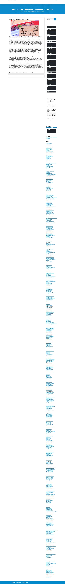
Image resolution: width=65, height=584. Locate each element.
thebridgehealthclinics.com (50, 446)
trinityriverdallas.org (49, 290)
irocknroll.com (48, 236)
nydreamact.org (48, 176)
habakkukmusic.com (49, 460)
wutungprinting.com (49, 390)
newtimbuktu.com (48, 159)
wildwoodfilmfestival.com (50, 198)
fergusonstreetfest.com (49, 538)
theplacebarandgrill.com (49, 421)
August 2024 (49, 29)
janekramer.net (48, 374)
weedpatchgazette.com (49, 249)
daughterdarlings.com (49, 149)
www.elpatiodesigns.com (50, 524)
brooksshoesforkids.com (49, 440)
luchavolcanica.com (49, 408)
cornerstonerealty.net (49, 510)
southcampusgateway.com (50, 195)
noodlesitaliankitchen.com (50, 175)
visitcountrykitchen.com (49, 385)
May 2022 (48, 91)
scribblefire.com (48, 293)
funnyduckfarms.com (49, 551)
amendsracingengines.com (50, 476)
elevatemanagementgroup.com (50, 554)
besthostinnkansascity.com (50, 572)
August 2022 (49, 84)
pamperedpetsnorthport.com (50, 252)
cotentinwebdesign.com (49, 207)
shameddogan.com (49, 448)
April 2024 (48, 36)
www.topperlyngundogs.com (50, 469)
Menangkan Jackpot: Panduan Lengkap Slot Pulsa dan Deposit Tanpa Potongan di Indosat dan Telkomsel (51, 100)
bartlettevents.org (49, 203)
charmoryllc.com (48, 320)
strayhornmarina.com (49, 332)
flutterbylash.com (48, 549)
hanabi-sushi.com (48, 502)
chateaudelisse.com (49, 196)
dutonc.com (47, 379)
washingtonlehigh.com (49, 500)
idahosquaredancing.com (49, 238)
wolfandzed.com (48, 503)
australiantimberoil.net (49, 212)
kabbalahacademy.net (49, 262)
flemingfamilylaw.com (49, 557)
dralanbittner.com (48, 246)
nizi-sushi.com (48, 375)
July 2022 (48, 86)
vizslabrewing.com (48, 245)
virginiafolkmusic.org (49, 283)
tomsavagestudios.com (49, 280)
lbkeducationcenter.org (49, 289)
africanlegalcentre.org (49, 347)
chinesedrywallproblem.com (50, 400)
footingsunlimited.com (49, 483)
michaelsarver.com (49, 268)
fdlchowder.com (48, 487)
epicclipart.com (48, 183)
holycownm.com (48, 409)
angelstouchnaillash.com (49, 261)
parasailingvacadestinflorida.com (51, 546)
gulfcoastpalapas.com (49, 445)
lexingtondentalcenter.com (50, 273)
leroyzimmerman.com (49, 555)
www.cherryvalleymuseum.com (50, 206)
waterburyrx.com (48, 422)
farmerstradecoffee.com (50, 452)
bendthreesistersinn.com (49, 401)
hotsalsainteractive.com (49, 151)
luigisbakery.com (48, 501)
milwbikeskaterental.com (50, 392)
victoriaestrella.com (49, 414)
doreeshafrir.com (48, 358)
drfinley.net (47, 556)
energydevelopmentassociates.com (51, 218)
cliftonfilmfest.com (49, 230)
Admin (26, 72)
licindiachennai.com (49, 148)
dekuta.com (47, 504)
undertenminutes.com (49, 156)
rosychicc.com (48, 304)
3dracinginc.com (48, 321)
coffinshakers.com (48, 363)
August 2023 (49, 55)
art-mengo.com (48, 376)
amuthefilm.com (48, 343)
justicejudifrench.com (49, 366)
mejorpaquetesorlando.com (50, 258)
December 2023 (49, 46)
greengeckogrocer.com (49, 269)
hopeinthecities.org (49, 307)
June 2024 (48, 34)
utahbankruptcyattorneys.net (50, 235)
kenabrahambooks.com (49, 340)
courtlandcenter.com (49, 416)
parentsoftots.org (48, 449)
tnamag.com (48, 439)
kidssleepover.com (49, 164)
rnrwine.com (47, 558)
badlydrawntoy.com (49, 457)
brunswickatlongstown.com (50, 371)
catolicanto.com (48, 288)
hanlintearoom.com (49, 550)
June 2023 (48, 60)
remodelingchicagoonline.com (50, 494)
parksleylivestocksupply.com (50, 298)
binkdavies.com (48, 338)
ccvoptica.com (48, 499)
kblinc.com (47, 250)
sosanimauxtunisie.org (49, 188)
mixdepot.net (48, 507)
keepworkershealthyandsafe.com (51, 174)
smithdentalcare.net (49, 573)
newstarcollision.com (49, 265)
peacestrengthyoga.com (49, 472)
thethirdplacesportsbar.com (50, 519)
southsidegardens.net (49, 516)
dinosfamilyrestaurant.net (50, 213)
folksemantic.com (48, 241)
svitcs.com (47, 433)
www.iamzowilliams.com (49, 512)
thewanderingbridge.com (49, 367)
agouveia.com (48, 562)
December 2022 (49, 74)
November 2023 (49, 48)
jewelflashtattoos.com (49, 179)
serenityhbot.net (48, 462)
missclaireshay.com (49, 143)
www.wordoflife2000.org (49, 237)
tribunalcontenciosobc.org (50, 328)
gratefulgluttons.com (49, 308)
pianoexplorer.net (48, 515)
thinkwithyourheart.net (49, 234)
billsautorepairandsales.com (50, 534)
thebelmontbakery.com (49, 167)
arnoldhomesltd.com (49, 228)
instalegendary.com (49, 173)
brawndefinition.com (49, 335)
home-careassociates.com (50, 296)
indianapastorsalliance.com (50, 425)
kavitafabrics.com (48, 407)
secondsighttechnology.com (50, 267)
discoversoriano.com (49, 315)
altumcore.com (48, 437)
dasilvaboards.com (49, 330)
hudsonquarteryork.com (49, 525)
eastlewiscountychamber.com (50, 327)
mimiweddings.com (49, 571)
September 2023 (49, 53)
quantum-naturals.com (49, 535)
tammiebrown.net (48, 378)
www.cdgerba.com (49, 527)
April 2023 (48, 65)
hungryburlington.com (49, 370)
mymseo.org (48, 564)
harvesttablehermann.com (50, 215)
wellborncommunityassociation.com (51, 197)
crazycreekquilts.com (49, 337)
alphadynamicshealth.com (50, 548)
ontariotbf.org (48, 172)
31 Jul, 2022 (12, 72)
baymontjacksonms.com (49, 393)
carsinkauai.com (48, 543)
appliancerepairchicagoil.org (50, 171)
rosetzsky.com (48, 352)
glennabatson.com (48, 331)
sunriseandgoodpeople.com (50, 399)
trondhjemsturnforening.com (50, 531)
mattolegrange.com (49, 382)
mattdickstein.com (49, 456)
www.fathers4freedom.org (50, 468)
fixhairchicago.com (49, 429)
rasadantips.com (48, 158)
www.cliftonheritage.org (49, 492)
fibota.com (47, 526)
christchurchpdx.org (49, 339)
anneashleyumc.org (49, 479)
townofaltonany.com (49, 394)
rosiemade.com (48, 253)
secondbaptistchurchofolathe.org (51, 563)
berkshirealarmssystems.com (50, 244)
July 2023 (48, 58)
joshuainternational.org (49, 463)
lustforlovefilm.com (49, 344)
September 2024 (49, 27)
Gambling (25, 11)
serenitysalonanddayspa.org (50, 152)
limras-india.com (48, 144)
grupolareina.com (48, 205)
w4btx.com (47, 260)
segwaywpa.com (48, 444)
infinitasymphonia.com (49, 346)
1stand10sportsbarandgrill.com (50, 259)
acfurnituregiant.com (49, 155)
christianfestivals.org (49, 384)
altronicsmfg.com (48, 160)
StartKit (27, 582)
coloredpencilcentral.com (50, 229)
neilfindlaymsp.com (49, 417)
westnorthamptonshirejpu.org (50, 199)
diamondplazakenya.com (49, 532)
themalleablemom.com (49, 368)
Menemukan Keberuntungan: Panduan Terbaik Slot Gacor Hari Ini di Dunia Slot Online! (51, 114)
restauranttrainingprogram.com (50, 276)
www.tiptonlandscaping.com (50, 496)
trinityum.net (48, 517)
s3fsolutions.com (48, 220)
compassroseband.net (49, 436)
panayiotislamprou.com (49, 194)
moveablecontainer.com (49, 204)
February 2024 (49, 41)
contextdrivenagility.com (49, 361)
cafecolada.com (48, 314)
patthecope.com (48, 432)
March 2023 (49, 67)
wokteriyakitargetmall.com (50, 272)
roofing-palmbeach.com (49, 226)
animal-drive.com (48, 438)
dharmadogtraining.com (49, 566)
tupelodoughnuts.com (49, 254)
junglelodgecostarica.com (50, 383)
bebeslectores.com (49, 211)
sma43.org (47, 493)
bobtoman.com (48, 187)
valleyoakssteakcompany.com (50, 426)
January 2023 (49, 72)
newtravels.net (48, 165)
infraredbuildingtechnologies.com (51, 214)
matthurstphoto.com (49, 540)
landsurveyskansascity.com (50, 480)
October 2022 (49, 79)
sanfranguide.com (48, 319)
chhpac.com (48, 565)
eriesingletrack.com (49, 251)
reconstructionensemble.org (50, 406)
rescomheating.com (49, 570)
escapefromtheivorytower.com (50, 222)
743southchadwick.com (49, 223)
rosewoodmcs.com (49, 508)
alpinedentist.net (48, 190)
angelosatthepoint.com (49, 424)
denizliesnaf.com (48, 430)
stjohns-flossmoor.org (49, 402)
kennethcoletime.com (49, 369)
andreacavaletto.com (49, 297)
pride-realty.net (48, 547)
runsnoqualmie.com (49, 484)
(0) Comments (19, 72)
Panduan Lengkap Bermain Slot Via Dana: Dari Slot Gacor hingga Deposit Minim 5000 (51, 119)
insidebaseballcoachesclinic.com (51, 542)
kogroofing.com (48, 189)
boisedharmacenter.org (49, 299)
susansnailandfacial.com (49, 464)
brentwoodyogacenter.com (50, 495)
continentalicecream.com (50, 336)
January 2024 (49, 43)
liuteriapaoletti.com (49, 398)
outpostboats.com (49, 305)
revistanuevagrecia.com (49, 354)
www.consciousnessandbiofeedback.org (52, 511)
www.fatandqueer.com (49, 478)
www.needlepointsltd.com (50, 488)
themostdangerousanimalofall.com (51, 323)
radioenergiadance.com (49, 191)
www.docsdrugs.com (49, 485)
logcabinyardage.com (49, 453)
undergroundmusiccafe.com (50, 574)
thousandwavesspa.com (49, 415)
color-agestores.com (49, 300)
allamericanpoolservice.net (50, 277)
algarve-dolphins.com (49, 386)
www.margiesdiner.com (49, 486)
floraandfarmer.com (49, 219)
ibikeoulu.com (48, 362)
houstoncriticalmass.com (50, 322)
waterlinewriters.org (49, 447)
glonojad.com (48, 353)
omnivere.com (48, 157)
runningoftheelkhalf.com (49, 470)
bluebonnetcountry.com (49, 182)
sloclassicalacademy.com (50, 329)
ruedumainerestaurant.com (50, 351)
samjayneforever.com (49, 539)
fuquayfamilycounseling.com (50, 561)
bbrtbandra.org (48, 181)
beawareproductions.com (50, 360)
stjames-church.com (49, 355)
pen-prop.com (48, 465)
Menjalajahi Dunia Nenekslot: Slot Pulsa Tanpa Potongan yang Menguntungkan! (51, 106)
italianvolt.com (48, 243)
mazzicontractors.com (49, 518)
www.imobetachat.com (49, 455)
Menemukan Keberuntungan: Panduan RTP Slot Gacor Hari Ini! (51, 110)
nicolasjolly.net (48, 345)
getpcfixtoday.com (49, 180)
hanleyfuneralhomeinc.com (50, 257)
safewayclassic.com (49, 168)
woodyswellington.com (49, 522)
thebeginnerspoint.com (49, 316)
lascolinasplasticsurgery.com (50, 491)
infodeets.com (48, 150)
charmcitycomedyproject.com (50, 359)
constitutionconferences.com (50, 431)
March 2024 (49, 39)
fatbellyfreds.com (48, 523)
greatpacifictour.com (49, 413)
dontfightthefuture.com (49, 227)
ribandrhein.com (48, 285)
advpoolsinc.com (48, 423)
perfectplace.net (48, 291)
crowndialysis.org (48, 275)
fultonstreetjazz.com (49, 202)
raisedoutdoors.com (49, 233)
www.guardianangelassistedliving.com (51, 530)
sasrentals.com (48, 266)
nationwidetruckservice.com (50, 410)
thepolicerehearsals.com (49, 324)
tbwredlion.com (48, 533)
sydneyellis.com (48, 274)
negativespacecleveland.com (50, 397)
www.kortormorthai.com (49, 477)
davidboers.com (48, 454)
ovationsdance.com (49, 284)
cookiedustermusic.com (49, 405)
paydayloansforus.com (49, 166)
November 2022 (49, 77)
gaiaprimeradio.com (49, 377)
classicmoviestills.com (49, 313)
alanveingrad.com (48, 387)
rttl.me (47, 569)
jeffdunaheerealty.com (49, 471)
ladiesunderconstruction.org (50, 210)
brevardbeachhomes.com (50, 221)
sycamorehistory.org (49, 509)
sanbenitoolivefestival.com (50, 312)
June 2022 (48, 89)
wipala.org (47, 301)
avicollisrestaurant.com (49, 418)
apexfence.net (48, 577)
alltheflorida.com (48, 541)
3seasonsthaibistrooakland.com (51, 292)
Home (22, 11)
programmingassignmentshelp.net (51, 163)
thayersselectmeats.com (50, 441)
